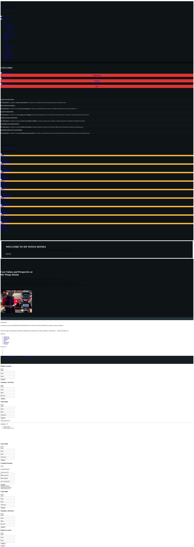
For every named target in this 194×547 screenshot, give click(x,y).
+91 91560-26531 (8, 10)
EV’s (8, 30)
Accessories (9, 31)
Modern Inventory (11, 25)
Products (6, 24)
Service (5, 38)
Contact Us (6, 39)
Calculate (3, 484)
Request (3, 379)
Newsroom (6, 35)
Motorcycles (10, 27)
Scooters (9, 28)
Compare (6, 32)
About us (6, 23)
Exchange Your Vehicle (9, 34)
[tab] (10, 148)
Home (5, 21)
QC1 (97, 86)
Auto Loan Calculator (9, 36)
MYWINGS (10, 356)
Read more (8, 253)
